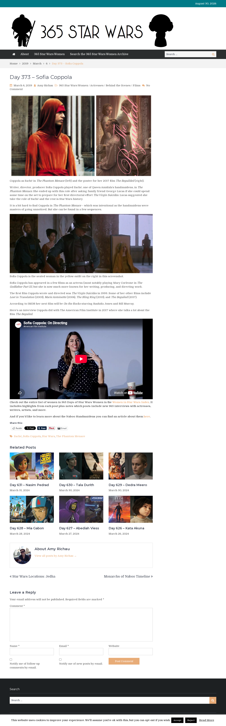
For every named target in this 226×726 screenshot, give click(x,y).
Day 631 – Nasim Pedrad (29, 485)
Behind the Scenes (118, 85)
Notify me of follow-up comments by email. (25, 665)
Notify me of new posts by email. (81, 663)
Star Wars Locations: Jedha (33, 576)
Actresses (96, 85)
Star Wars (48, 436)
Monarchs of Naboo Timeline (127, 576)
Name (15, 646)
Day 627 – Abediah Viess (79, 528)
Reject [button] (191, 720)
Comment (17, 606)
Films (136, 85)
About (24, 54)
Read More (206, 720)
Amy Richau (45, 85)
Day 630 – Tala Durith (76, 485)
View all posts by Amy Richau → (56, 555)
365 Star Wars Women (49, 54)
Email (64, 646)
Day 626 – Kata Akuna (126, 528)
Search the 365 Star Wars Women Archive (99, 54)
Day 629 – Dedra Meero (128, 485)
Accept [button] (177, 720)
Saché (18, 436)
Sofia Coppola (32, 436)
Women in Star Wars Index (130, 402)
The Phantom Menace (70, 436)
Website (114, 646)
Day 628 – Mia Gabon (27, 528)
